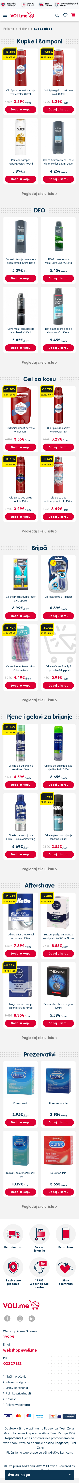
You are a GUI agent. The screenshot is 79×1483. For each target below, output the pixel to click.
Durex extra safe (58, 1103)
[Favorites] (65, 15)
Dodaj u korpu (21, 109)
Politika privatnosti (18, 1393)
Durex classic (20, 1103)
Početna (8, 28)
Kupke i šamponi (39, 41)
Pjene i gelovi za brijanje (39, 716)
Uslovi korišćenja (17, 1387)
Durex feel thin (58, 1172)
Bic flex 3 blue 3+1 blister (58, 596)
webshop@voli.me (20, 1350)
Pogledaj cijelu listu (39, 194)
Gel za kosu (39, 379)
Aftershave (40, 885)
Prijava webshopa (18, 1404)
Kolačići (11, 1399)
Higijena (24, 28)
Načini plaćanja (16, 1376)
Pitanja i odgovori (17, 1382)
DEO (39, 210)
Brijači (39, 547)
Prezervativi (40, 1054)
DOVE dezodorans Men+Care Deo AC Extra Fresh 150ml (58, 263)
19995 (8, 1337)
